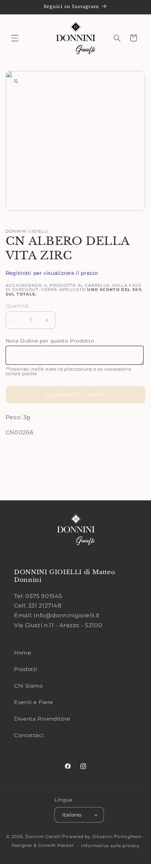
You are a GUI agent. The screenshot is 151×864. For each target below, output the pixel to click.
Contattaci (29, 735)
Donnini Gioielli (44, 836)
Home (22, 653)
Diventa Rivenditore (42, 719)
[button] (15, 38)
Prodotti (25, 669)
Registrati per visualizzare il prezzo (52, 273)
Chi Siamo (28, 686)
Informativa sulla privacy (110, 845)
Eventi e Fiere (33, 702)
